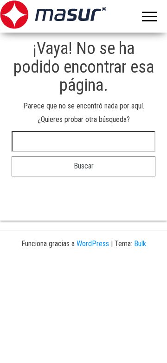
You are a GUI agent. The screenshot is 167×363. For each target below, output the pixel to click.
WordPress (93, 243)
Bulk (140, 243)
